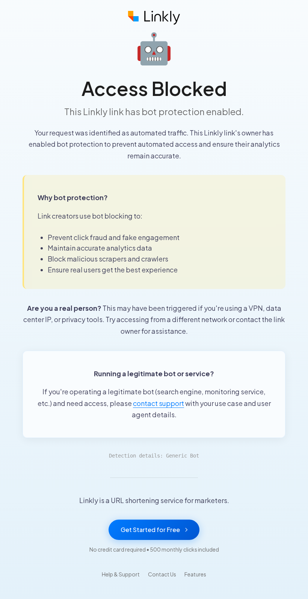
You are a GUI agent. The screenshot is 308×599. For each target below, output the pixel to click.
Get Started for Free (150, 530)
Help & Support (121, 574)
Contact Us (162, 574)
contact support (158, 403)
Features (195, 574)
